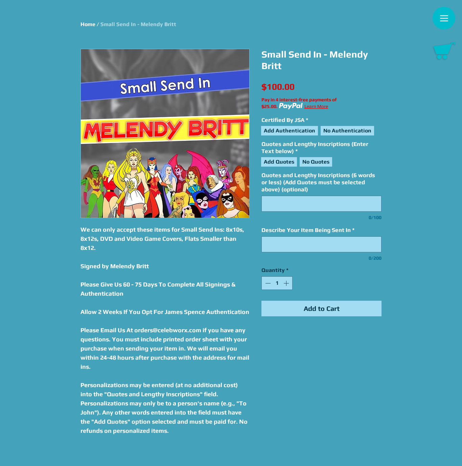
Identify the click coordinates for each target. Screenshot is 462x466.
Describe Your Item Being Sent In (308, 230)
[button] (444, 50)
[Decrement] (267, 283)
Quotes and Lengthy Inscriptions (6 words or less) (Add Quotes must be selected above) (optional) (318, 182)
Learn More (316, 106)
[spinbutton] (277, 283)
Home (87, 24)
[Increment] (287, 283)
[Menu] (444, 18)
